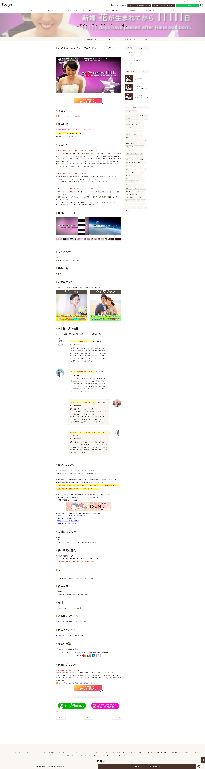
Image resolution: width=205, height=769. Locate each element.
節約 (133, 124)
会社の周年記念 (134, 143)
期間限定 (128, 159)
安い (127, 204)
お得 (137, 181)
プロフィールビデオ (136, 162)
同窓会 (127, 143)
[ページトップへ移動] (198, 766)
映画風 (127, 131)
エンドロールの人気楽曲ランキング (68, 518)
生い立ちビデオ (143, 115)
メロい (144, 162)
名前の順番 (136, 188)
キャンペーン (134, 159)
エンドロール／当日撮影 (133, 61)
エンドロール (136, 204)
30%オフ (128, 162)
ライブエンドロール (130, 121)
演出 (142, 153)
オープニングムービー (139, 178)
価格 (131, 166)
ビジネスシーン (137, 166)
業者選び (132, 194)
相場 (133, 172)
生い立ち (143, 200)
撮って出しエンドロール (131, 185)
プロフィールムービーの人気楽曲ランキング (71, 516)
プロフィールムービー (130, 200)
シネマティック (140, 121)
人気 (140, 194)
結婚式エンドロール (130, 191)
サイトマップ (134, 756)
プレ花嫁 (128, 124)
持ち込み (138, 124)
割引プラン (135, 150)
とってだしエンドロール (131, 111)
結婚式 (142, 191)
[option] (72, 226)
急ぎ (140, 134)
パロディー (140, 127)
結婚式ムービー (129, 178)
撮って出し (140, 207)
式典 (136, 169)
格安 (141, 156)
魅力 (141, 137)
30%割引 (141, 159)
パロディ (144, 204)
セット (127, 207)
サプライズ (129, 64)
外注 (127, 194)
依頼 (138, 200)
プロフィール (130, 58)
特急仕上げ (135, 134)
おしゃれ (128, 210)
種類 (145, 169)
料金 (137, 172)
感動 (145, 207)
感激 (127, 166)
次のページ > (116, 717)
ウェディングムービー (136, 175)
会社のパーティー (134, 197)
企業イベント (129, 188)
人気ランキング (129, 146)
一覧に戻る (88, 717)
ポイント (128, 172)
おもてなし (140, 185)
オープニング (59, 711)
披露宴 (138, 191)
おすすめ (128, 175)
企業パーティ (142, 143)
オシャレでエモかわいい (131, 127)
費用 (141, 118)
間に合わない (134, 131)
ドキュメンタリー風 (130, 156)
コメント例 (143, 188)
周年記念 (140, 169)
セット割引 (128, 150)
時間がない (128, 134)
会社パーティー (135, 118)
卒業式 (144, 140)
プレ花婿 (128, 118)
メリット (128, 140)
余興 (140, 150)
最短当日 (140, 131)
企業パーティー (129, 169)
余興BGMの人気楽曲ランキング (67, 523)
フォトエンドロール (130, 181)
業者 (141, 197)
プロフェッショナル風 (136, 140)
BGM (127, 197)
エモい (145, 118)
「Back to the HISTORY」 (132, 153)
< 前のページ (60, 717)
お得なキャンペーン (139, 146)
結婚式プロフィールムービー (132, 137)
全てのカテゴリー (131, 52)
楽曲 (137, 194)
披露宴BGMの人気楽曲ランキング (68, 521)
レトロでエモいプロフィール (132, 115)
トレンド (142, 172)
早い (131, 204)
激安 (137, 156)
